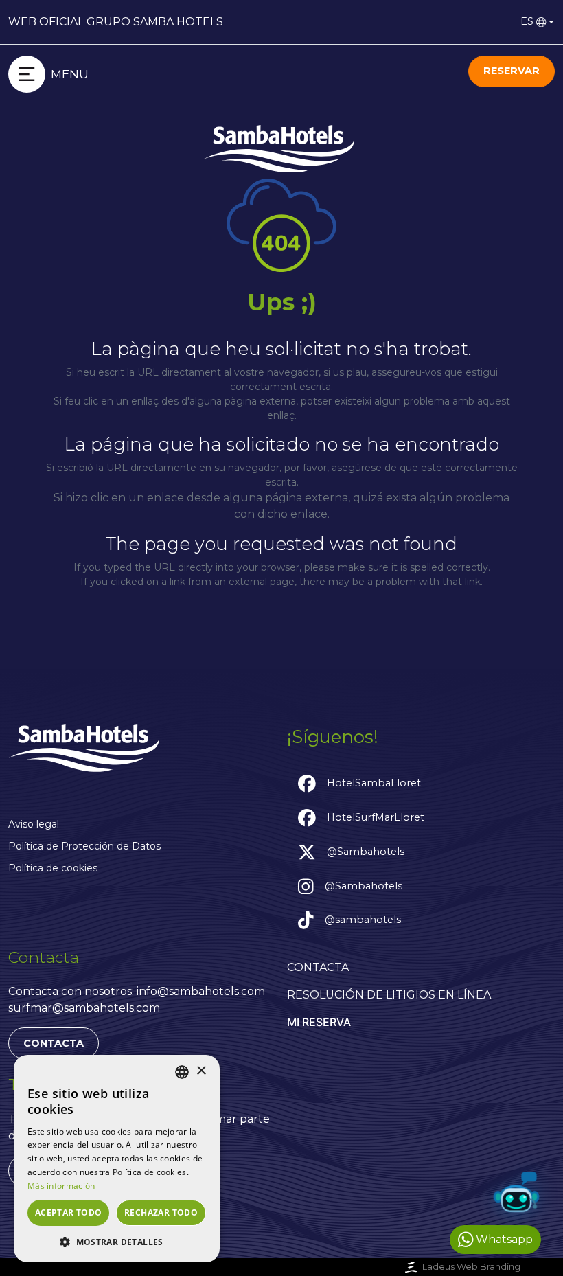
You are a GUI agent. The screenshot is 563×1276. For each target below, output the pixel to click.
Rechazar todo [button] (161, 1212)
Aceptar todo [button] (68, 1212)
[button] (116, 1242)
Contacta (53, 1043)
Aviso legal (33, 824)
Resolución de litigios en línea (389, 994)
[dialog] (117, 1158)
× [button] (201, 1071)
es (526, 21)
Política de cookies (52, 868)
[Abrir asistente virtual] (516, 1195)
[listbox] (182, 1072)
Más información (61, 1186)
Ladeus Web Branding (471, 1267)
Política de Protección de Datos (84, 846)
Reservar (511, 71)
